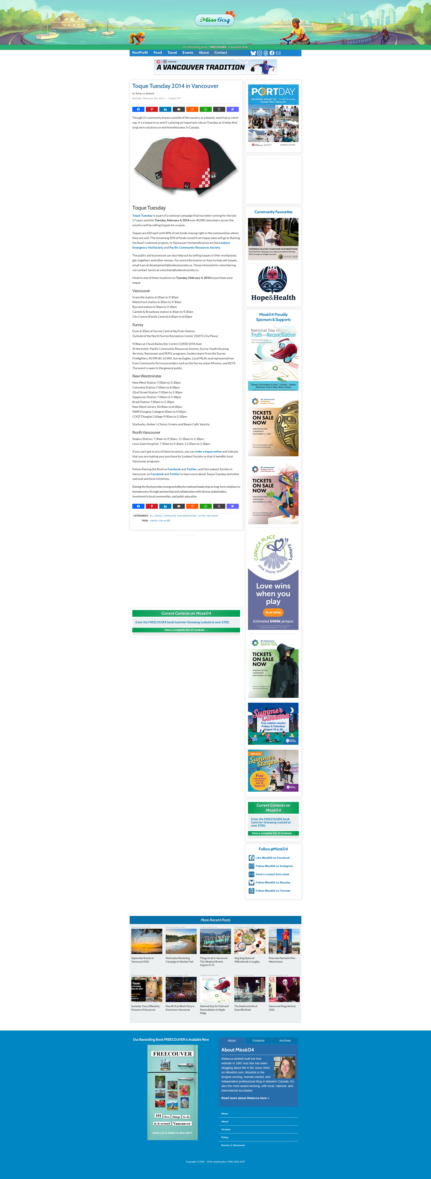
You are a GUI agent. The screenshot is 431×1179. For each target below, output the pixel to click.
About (204, 52)
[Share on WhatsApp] (206, 109)
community (169, 515)
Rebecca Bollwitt (145, 93)
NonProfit (140, 52)
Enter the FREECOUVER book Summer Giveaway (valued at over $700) (182, 622)
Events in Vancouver (233, 1145)
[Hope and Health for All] (273, 284)
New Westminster (187, 515)
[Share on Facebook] (138, 109)
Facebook (174, 469)
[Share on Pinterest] (152, 109)
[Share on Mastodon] (233, 109)
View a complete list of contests (184, 630)
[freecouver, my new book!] (172, 1139)
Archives (285, 1040)
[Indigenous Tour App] (273, 239)
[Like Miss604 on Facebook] (272, 53)
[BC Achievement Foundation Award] (273, 424)
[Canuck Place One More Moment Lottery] (273, 579)
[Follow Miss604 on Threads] (266, 53)
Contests (258, 1040)
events (154, 520)
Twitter (192, 469)
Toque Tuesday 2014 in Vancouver (175, 86)
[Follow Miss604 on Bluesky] (253, 53)
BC (151, 515)
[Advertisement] (186, 569)
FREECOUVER (218, 47)
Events (188, 52)
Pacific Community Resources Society (194, 247)
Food (158, 52)
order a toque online (208, 451)
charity (158, 515)
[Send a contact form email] (278, 53)
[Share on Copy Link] (219, 109)
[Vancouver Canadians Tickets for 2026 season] (215, 66)
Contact (220, 52)
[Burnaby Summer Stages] (273, 771)
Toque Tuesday (142, 215)
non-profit (164, 520)
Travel (172, 52)
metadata (187, 512)
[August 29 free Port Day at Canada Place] (273, 116)
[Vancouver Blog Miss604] (215, 18)
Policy (224, 1137)
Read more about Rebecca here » (245, 1098)
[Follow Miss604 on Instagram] (259, 53)
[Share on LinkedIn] (165, 109)
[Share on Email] (179, 109)
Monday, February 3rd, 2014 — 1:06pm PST (156, 98)
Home (224, 1113)
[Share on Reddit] (192, 109)
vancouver (212, 515)
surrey (201, 515)
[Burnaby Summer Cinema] (273, 724)
